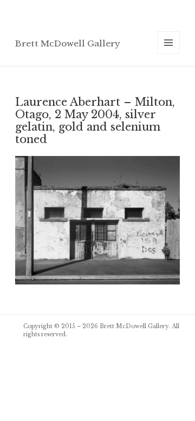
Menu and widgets (169, 53)
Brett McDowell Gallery (67, 43)
